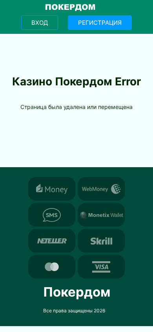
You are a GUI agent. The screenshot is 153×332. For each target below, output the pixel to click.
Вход (39, 22)
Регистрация (100, 22)
